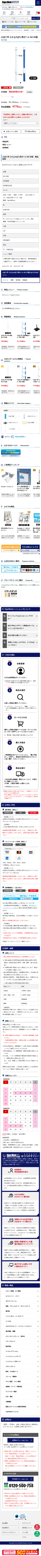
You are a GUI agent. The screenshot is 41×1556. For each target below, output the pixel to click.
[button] (20, 82)
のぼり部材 (30, 422)
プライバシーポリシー (9, 1532)
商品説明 (5, 141)
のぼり (6, 410)
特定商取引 (5, 1528)
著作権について (27, 1528)
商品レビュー (7, 144)
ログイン (22, 7)
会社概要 (5, 1523)
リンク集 (25, 1532)
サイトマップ (26, 1523)
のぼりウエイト (13, 422)
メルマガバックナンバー (30, 553)
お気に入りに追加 (12, 131)
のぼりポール (31, 416)
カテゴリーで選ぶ (22, 21)
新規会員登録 (29, 7)
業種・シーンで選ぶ (9, 21)
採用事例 (5, 147)
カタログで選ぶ (33, 21)
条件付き (10, 249)
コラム (24, 1537)
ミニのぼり (12, 429)
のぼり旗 (11, 416)
